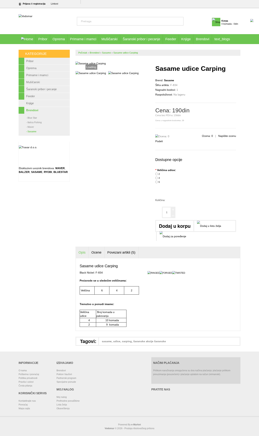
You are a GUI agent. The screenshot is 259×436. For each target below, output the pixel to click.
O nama (23, 370)
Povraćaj (23, 404)
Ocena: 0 (208, 135)
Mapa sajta (24, 408)
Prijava (26, 3)
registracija (39, 3)
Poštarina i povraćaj (29, 374)
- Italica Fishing (34, 122)
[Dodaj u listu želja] (208, 226)
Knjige (186, 39)
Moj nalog (62, 397)
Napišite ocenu (227, 135)
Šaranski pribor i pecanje (141, 39)
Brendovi (202, 39)
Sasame (106, 52)
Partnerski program (66, 378)
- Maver (30, 127)
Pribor (42, 39)
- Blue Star (31, 118)
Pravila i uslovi (26, 382)
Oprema (59, 39)
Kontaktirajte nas (27, 401)
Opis (82, 252)
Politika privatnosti (28, 378)
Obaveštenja (63, 408)
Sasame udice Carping (125, 52)
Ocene (96, 252)
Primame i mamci (83, 39)
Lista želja (62, 404)
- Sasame (31, 131)
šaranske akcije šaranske (149, 341)
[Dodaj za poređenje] (172, 236)
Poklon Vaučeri (64, 374)
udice (116, 341)
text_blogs (222, 39)
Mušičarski (109, 39)
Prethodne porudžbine (68, 401)
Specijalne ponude (66, 382)
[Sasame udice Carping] (90, 73)
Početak (82, 52)
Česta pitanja (25, 385)
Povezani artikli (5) (121, 252)
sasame (107, 341)
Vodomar (109, 428)
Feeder (170, 39)
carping (127, 341)
